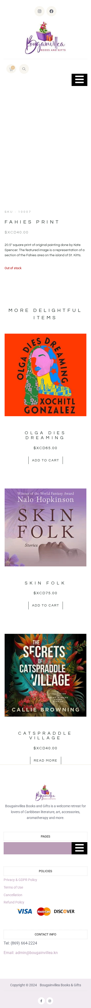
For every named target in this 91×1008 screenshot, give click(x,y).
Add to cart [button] (45, 460)
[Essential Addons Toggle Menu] (79, 80)
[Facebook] (51, 11)
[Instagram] (39, 11)
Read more (46, 760)
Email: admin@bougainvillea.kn (31, 952)
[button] (24, 69)
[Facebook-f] (41, 1000)
